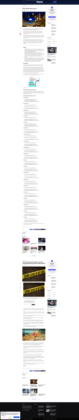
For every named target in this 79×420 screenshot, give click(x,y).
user (24, 10)
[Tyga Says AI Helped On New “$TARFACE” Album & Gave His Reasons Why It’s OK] (41, 391)
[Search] (55, 4)
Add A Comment (34, 255)
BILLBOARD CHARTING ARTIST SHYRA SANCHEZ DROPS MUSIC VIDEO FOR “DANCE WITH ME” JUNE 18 (33, 395)
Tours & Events (24, 260)
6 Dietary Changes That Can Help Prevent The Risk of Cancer (51, 54)
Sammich (42, 368)
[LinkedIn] (20, 32)
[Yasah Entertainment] (39, 2)
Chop (28, 368)
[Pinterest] (20, 288)
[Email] (20, 34)
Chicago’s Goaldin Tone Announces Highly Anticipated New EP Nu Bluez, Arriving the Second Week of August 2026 (33, 385)
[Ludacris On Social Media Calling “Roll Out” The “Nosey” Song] (41, 248)
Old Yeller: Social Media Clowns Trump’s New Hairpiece (33, 243)
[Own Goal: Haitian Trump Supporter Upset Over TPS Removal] (33, 248)
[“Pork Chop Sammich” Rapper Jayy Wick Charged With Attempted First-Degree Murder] (33, 274)
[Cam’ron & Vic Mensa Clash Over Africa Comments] (26, 240)
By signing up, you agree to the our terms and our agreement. (52, 19)
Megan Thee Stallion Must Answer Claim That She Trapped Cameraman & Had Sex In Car (33, 0)
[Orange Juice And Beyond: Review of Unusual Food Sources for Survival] (49, 60)
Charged (26, 368)
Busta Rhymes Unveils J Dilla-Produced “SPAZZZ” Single (41, 243)
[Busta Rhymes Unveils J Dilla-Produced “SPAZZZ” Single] (41, 240)
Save (35, 229)
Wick (44, 368)
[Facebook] (20, 29)
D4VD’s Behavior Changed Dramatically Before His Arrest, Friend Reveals (53, 25)
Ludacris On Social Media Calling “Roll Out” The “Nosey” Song (41, 252)
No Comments (30, 10)
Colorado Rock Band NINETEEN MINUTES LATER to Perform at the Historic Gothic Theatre (25, 395)
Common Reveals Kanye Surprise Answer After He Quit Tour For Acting (53, 34)
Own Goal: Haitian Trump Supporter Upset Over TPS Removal (33, 252)
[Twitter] (20, 31)
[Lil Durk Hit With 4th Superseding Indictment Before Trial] (26, 248)
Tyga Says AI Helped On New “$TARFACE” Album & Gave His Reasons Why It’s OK (41, 395)
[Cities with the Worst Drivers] (33, 19)
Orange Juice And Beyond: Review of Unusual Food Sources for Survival (53, 59)
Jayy (33, 368)
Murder (35, 368)
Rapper (39, 368)
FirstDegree (31, 368)
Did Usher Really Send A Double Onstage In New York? (53, 28)
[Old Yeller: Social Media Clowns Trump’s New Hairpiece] (33, 240)
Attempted (24, 368)
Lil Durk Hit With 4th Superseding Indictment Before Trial (25, 252)
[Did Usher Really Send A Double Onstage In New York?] (49, 28)
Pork (37, 368)
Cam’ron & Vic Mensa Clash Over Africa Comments (25, 243)
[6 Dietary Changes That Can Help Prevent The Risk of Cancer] (52, 50)
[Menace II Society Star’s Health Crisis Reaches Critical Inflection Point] (41, 381)
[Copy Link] (20, 36)
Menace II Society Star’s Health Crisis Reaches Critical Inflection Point (41, 385)
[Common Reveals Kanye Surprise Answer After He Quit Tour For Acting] (49, 35)
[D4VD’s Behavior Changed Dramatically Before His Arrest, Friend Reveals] (49, 25)
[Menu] (22, 2)
